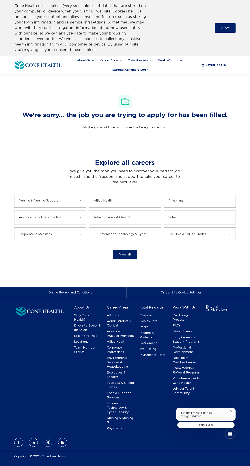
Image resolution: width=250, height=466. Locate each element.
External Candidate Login (130, 69)
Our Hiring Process (180, 317)
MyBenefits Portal (153, 354)
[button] (125, 254)
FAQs (177, 325)
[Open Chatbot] (230, 433)
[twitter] (48, 442)
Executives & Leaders (116, 374)
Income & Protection (147, 335)
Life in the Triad (85, 335)
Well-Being (148, 349)
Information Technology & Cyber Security (118, 408)
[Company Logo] (38, 64)
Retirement (148, 343)
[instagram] (62, 442)
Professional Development (183, 349)
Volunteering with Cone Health (186, 380)
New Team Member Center (184, 360)
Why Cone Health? (81, 317)
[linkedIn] (33, 442)
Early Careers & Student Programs (186, 339)
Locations (81, 341)
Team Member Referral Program (186, 370)
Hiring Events (183, 331)
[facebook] (18, 442)
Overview (147, 315)
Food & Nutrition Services (119, 395)
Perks (144, 327)
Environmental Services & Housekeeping (117, 362)
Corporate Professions (115, 349)
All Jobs (113, 315)
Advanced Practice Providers (120, 333)
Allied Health (116, 341)
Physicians (114, 428)
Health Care (148, 321)
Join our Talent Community (183, 391)
